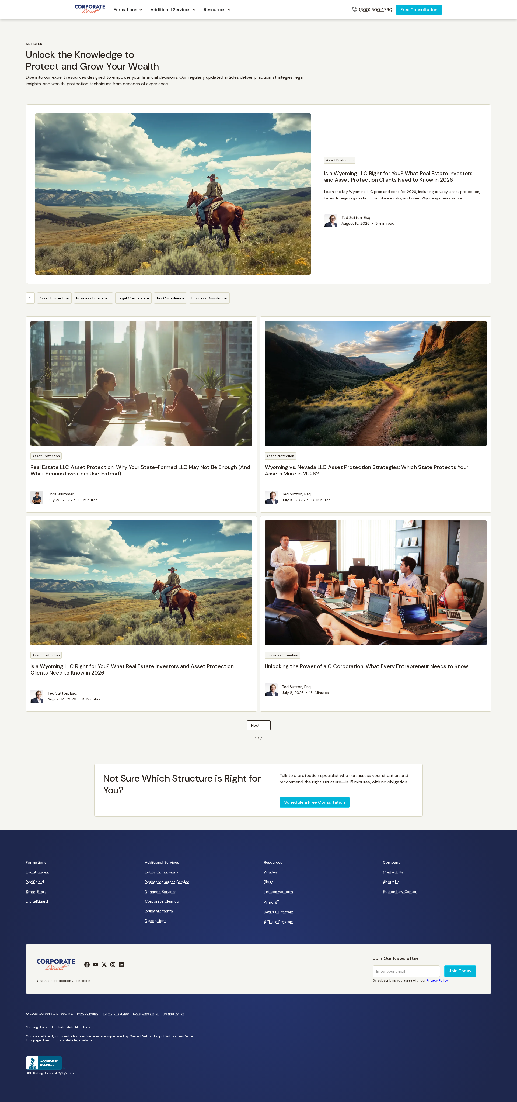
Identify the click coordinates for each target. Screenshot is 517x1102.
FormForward (38, 872)
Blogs (268, 881)
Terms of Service (116, 1014)
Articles (270, 872)
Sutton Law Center (400, 891)
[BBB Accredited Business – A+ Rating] (45, 1068)
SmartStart (36, 891)
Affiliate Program (279, 921)
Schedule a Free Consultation (314, 802)
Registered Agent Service (167, 881)
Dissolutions (155, 920)
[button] (128, 9)
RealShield (35, 881)
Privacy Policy (88, 1014)
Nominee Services (160, 891)
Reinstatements (159, 910)
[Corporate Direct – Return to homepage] (90, 10)
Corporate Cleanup (162, 901)
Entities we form (278, 891)
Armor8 (271, 902)
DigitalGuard (37, 901)
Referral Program (279, 912)
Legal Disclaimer (146, 1014)
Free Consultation (419, 9)
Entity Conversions (161, 872)
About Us (391, 881)
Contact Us (393, 872)
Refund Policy (173, 1014)
